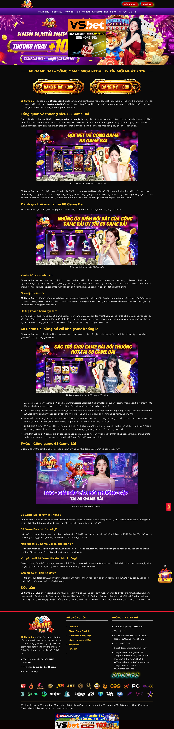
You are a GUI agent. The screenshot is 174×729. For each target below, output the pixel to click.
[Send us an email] (114, 675)
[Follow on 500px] (132, 675)
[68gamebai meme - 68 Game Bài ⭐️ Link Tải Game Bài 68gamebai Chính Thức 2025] (31, 4)
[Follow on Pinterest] (123, 675)
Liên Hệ (73, 649)
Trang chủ (43, 12)
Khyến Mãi (75, 644)
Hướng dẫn (110, 12)
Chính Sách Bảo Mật (79, 631)
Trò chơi (69, 12)
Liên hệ (132, 12)
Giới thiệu (74, 626)
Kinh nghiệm (83, 12)
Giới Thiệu (56, 12)
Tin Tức (122, 12)
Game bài (97, 12)
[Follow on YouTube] (128, 675)
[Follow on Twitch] (137, 675)
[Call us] (118, 675)
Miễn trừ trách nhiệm (80, 640)
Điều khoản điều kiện (80, 636)
